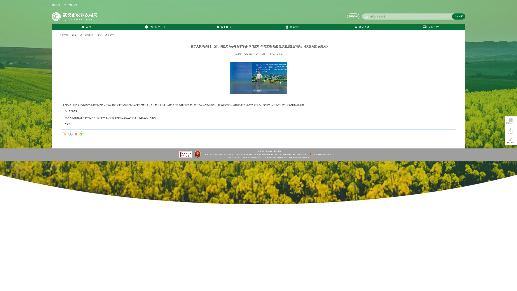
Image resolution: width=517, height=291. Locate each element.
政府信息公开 (157, 26)
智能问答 (353, 16)
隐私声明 (269, 151)
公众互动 (364, 26)
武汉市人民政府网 (70, 5)
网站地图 (277, 151)
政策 (99, 35)
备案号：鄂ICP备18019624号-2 (278, 157)
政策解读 (109, 35)
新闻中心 (295, 26)
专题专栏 (433, 26)
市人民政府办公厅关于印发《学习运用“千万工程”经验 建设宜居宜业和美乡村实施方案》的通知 (110, 118)
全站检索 (458, 16)
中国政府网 (56, 5)
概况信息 (261, 151)
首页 (88, 26)
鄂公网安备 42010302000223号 (323, 154)
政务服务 (226, 26)
